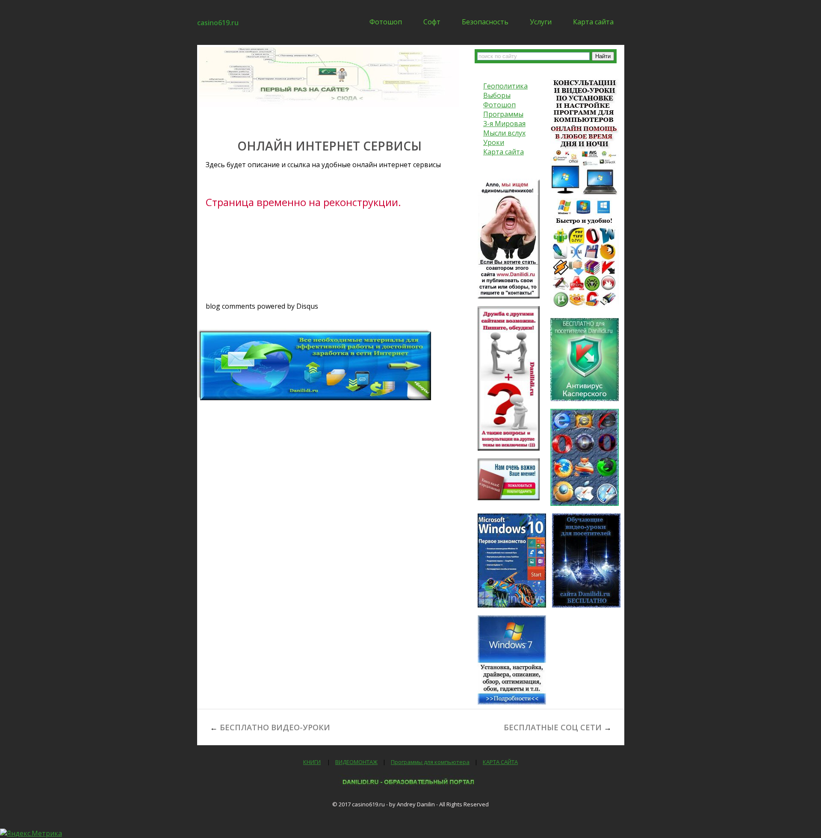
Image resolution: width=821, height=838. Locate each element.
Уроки (493, 142)
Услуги (541, 22)
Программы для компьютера (430, 762)
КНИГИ (312, 762)
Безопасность (485, 22)
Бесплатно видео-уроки (275, 727)
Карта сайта (593, 22)
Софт (431, 22)
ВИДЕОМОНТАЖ (356, 762)
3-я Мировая (504, 123)
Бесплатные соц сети (553, 727)
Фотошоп (385, 22)
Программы (503, 114)
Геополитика (505, 86)
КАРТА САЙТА (500, 762)
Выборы (497, 95)
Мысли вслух (504, 133)
